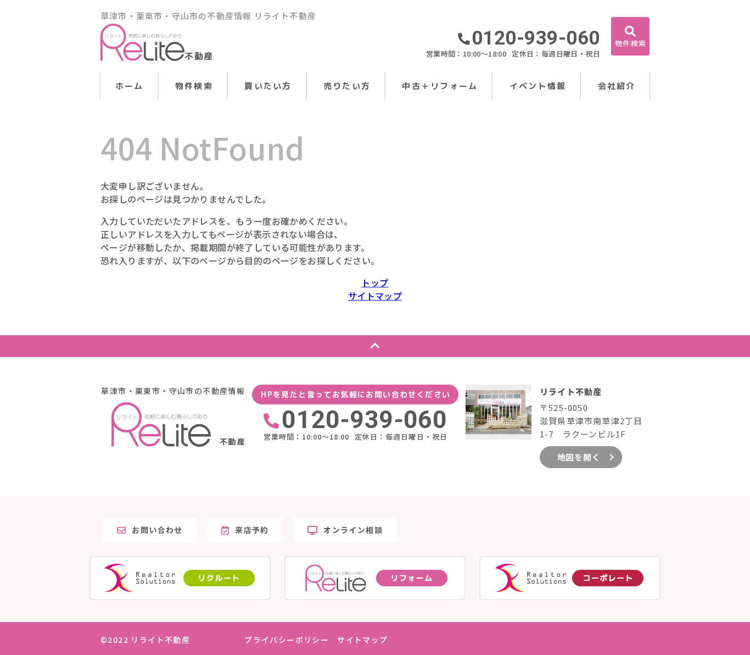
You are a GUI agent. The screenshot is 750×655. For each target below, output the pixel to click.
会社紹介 (617, 86)
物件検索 (194, 86)
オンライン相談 (353, 529)
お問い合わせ (157, 529)
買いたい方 (268, 86)
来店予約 (252, 529)
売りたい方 (347, 86)
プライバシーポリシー (286, 639)
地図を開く (579, 457)
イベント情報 (538, 86)
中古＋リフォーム (440, 86)
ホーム (129, 86)
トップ (374, 282)
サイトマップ (375, 295)
